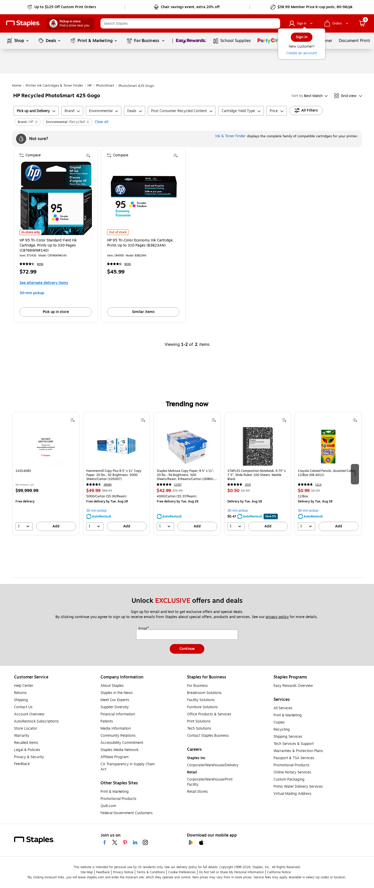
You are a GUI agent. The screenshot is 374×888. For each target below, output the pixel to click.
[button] (275, 23)
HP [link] (90, 85)
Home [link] (16, 85)
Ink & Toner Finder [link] (230, 136)
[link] (62, 7)
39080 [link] (108, 485)
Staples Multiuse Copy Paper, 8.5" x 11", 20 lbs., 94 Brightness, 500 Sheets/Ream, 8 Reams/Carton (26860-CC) (185, 475)
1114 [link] (318, 485)
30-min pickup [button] (32, 293)
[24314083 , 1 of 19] (45, 446)
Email (143, 628)
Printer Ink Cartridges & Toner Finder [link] (54, 85)
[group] (46, 474)
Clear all (101, 122)
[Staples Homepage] (23, 23)
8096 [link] (40, 264)
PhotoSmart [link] (105, 85)
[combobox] (190, 23)
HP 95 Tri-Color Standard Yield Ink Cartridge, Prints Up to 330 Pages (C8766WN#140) (48, 245)
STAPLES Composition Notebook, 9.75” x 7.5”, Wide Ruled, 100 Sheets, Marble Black (256, 475)
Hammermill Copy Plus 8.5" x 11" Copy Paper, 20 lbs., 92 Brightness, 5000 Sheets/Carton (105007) (113, 475)
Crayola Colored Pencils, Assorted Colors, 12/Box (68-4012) (327, 473)
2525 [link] (248, 485)
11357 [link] (178, 485)
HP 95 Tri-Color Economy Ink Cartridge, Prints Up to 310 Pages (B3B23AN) (140, 243)
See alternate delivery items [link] (44, 282)
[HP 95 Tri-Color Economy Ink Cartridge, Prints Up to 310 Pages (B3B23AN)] (143, 198)
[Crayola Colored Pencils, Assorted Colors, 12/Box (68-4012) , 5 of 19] (328, 446)
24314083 (23, 471)
